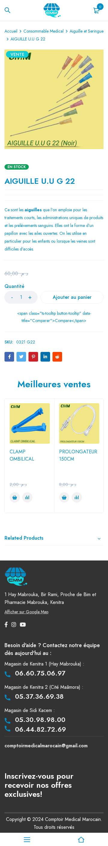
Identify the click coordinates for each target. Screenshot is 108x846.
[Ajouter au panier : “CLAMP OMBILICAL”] (15, 497)
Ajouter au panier (72, 297)
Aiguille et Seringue (87, 31)
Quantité (14, 286)
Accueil (10, 31)
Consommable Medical (43, 31)
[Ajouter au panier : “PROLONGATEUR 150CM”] (64, 497)
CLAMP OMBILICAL (22, 455)
